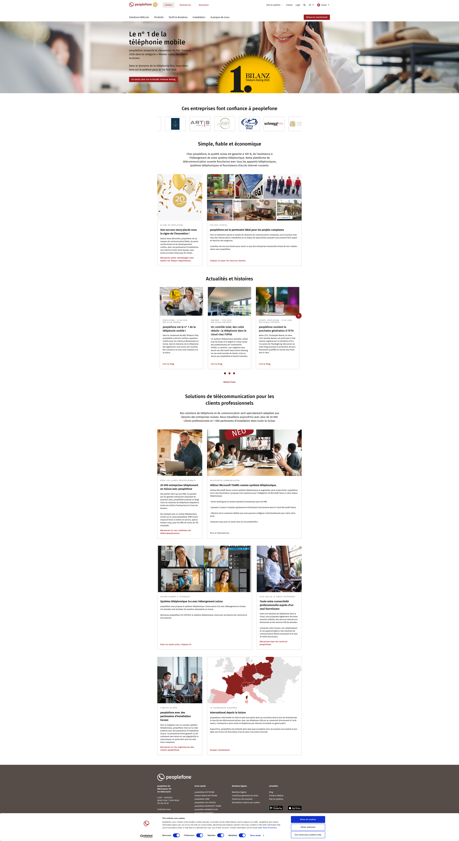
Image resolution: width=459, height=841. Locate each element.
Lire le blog (168, 364)
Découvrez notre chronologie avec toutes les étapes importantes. (177, 259)
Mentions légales (239, 792)
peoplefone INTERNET (204, 813)
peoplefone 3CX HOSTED (205, 802)
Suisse (324, 5)
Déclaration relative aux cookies (246, 802)
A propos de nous (219, 17)
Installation (199, 17)
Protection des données (242, 799)
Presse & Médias (276, 795)
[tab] (225, 373)
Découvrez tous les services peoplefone (273, 643)
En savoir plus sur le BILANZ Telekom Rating (153, 79)
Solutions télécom (139, 17)
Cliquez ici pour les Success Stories (228, 261)
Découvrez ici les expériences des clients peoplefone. (177, 748)
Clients (168, 5)
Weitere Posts (229, 382)
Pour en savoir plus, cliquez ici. (176, 644)
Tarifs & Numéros (178, 17)
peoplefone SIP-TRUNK (204, 792)
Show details (255, 835)
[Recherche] (304, 5)
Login (298, 5)
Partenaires (185, 5)
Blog (271, 792)
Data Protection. (270, 828)
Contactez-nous (164, 809)
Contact (289, 5)
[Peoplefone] (143, 6)
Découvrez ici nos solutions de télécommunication (175, 531)
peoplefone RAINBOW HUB (206, 809)
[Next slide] (299, 316)
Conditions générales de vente (245, 795)
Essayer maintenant (220, 750)
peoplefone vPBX (202, 799)
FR (310, 5)
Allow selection (308, 827)
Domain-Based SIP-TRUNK (206, 795)
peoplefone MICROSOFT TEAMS (208, 806)
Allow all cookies (308, 819)
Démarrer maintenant (317, 17)
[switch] (199, 835)
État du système (276, 799)
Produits (158, 17)
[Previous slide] (160, 316)
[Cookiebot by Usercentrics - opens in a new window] (146, 836)
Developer (204, 5)
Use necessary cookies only (308, 835)
